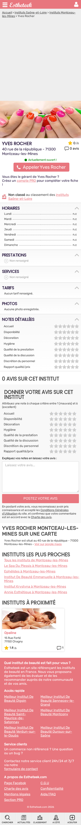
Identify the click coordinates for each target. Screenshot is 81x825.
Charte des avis (41, 517)
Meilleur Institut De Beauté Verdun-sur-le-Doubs (20, 731)
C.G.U (44, 783)
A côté (56, 822)
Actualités (23, 822)
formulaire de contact (21, 769)
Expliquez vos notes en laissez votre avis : (29, 458)
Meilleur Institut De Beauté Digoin (18, 699)
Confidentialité (51, 789)
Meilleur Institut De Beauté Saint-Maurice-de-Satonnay (18, 716)
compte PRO (26, 181)
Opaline (10, 633)
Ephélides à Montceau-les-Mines (29, 571)
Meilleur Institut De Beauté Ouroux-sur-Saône (56, 731)
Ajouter (72, 822)
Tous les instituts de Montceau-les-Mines (36, 560)
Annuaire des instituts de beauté (21, 4)
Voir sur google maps (48, 544)
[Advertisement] (40, 60)
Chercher (7, 822)
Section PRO (13, 800)
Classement (40, 822)
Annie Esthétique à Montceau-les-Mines (35, 592)
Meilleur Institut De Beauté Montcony (55, 712)
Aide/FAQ (48, 794)
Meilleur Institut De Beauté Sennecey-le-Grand (57, 701)
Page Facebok (15, 783)
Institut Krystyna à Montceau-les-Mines (35, 586)
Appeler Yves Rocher (44, 167)
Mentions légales (17, 794)
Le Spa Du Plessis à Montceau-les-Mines (35, 566)
